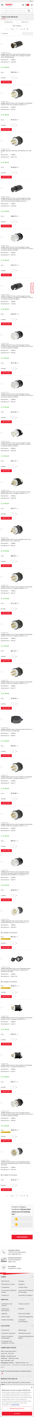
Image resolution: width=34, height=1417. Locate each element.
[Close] (32, 1387)
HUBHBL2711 (4, 775)
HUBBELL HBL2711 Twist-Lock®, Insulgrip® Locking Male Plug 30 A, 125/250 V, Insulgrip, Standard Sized (16, 777)
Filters (8, 22)
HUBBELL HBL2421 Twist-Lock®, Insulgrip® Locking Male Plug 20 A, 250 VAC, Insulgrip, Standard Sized (16, 635)
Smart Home (5, 1317)
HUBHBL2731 (4, 680)
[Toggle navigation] (2, 5)
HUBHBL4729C (5, 441)
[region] (17, 1401)
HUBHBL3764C (5, 196)
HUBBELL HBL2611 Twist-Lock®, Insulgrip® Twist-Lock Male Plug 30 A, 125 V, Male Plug (16, 540)
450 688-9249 (11, 1356)
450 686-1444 (9, 1360)
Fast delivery (12, 1266)
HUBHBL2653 (5, 1111)
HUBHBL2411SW (5, 967)
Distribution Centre (8, 1284)
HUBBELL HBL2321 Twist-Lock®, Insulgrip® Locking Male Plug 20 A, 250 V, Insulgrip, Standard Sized (16, 1018)
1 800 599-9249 (13, 1358)
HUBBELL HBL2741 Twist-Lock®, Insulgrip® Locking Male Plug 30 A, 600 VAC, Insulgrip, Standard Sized (16, 103)
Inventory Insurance (8, 1333)
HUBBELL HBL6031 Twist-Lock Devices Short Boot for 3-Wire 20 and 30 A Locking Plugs (17, 730)
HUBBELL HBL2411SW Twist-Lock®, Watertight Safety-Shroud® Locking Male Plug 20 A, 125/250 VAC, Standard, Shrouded (16, 970)
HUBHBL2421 (5, 633)
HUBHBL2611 (4, 538)
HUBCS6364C (5, 294)
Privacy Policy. (15, 1404)
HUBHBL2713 (4, 870)
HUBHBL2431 (5, 822)
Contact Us (5, 1295)
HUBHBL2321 (5, 1016)
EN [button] (30, 1)
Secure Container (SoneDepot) (7, 1337)
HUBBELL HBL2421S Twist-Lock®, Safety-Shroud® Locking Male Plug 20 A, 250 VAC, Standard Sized (15, 921)
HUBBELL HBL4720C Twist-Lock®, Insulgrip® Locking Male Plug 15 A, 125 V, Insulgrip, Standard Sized (15, 492)
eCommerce (5, 1330)
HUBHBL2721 (4, 585)
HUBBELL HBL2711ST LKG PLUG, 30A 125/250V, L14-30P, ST (16, 151)
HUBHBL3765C (5, 52)
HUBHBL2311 (4, 1063)
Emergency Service (14, 1250)
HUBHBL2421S (5, 919)
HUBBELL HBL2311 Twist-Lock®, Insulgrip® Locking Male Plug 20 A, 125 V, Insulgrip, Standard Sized (16, 1065)
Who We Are (5, 1281)
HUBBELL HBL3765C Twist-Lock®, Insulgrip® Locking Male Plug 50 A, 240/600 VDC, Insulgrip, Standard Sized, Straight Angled (15, 55)
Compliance (5, 1287)
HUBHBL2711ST (5, 149)
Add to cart (6, 82)
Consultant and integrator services (7, 1342)
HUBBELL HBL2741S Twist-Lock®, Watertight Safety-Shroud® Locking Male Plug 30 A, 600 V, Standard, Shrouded (15, 1163)
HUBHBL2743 (5, 245)
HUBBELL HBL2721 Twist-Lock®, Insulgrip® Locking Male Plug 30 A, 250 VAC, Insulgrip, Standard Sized (16, 587)
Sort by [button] (25, 22)
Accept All (17, 1413)
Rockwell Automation (15, 1258)
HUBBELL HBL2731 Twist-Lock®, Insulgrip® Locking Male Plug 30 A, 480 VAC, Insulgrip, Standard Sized (16, 682)
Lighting (4, 1313)
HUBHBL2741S (5, 1160)
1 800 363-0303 (20, 1363)
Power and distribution (5, 1309)
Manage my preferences (17, 1408)
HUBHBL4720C (5, 490)
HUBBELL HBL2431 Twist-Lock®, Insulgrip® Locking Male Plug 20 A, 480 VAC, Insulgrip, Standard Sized (16, 824)
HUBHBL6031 (5, 728)
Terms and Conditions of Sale (9, 1291)
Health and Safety (7, 1320)
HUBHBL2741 (4, 101)
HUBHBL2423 (5, 343)
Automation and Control (6, 1304)
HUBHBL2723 (5, 392)
